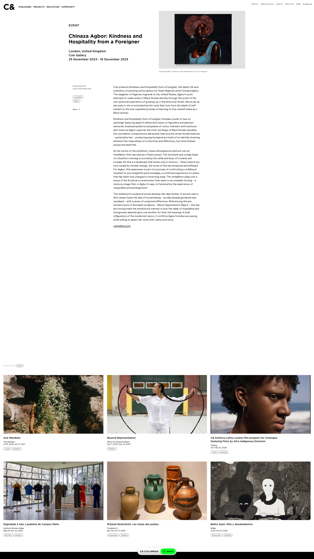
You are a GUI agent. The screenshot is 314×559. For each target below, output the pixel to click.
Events (279, 4)
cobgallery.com (122, 225)
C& (9, 7)
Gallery (76, 101)
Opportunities (267, 4)
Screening (223, 452)
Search (254, 4)
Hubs (298, 4)
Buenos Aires (216, 535)
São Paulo (8, 535)
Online (214, 452)
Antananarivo (113, 535)
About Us (289, 4)
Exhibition (16, 449)
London (7, 449)
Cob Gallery (78, 97)
